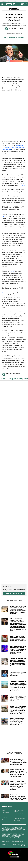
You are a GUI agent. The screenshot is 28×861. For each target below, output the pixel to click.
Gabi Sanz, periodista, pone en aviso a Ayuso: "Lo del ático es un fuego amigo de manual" (18, 698)
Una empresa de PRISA (14, 853)
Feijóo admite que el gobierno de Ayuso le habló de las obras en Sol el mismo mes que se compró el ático (18, 773)
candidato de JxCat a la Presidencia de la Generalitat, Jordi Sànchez (14, 147)
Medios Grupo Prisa (14, 857)
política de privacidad (19, 818)
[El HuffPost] (10, 4)
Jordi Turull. (21, 185)
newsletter (5, 817)
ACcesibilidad (17, 820)
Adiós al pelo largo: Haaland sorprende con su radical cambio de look (18, 673)
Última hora (22, 4)
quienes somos (5, 812)
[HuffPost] (7, 806)
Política (14, 9)
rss (2, 819)
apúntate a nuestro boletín (14, 593)
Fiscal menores (20, 1)
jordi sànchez (17, 378)
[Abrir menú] (2, 4)
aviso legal (16, 816)
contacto (4, 815)
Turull (3, 216)
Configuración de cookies (18, 811)
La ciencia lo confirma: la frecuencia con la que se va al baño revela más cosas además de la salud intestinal (18, 638)
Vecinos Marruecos (12, 1)
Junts (9, 378)
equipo (3, 810)
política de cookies (18, 813)
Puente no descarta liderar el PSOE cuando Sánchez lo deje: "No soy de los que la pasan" (18, 797)
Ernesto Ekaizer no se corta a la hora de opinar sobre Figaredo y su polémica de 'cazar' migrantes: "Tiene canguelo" (18, 785)
